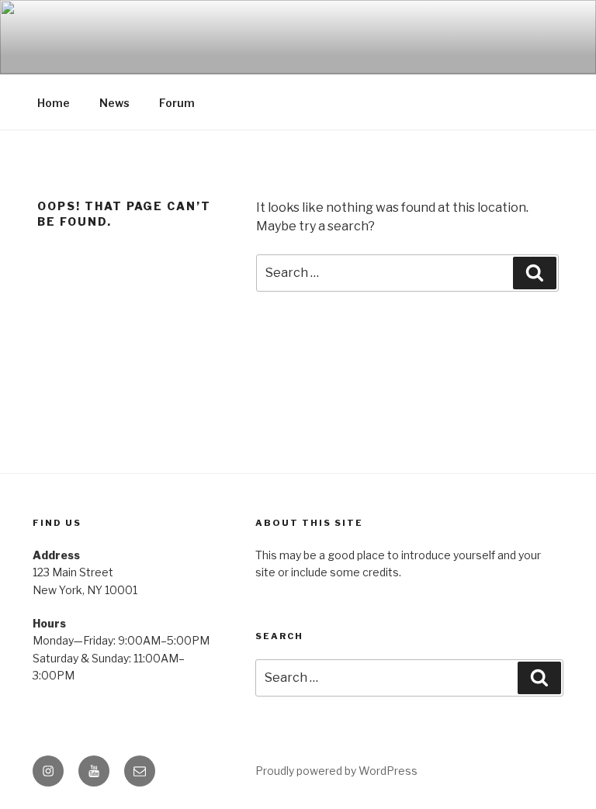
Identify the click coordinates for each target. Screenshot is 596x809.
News (114, 102)
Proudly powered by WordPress (336, 770)
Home (53, 102)
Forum (177, 102)
